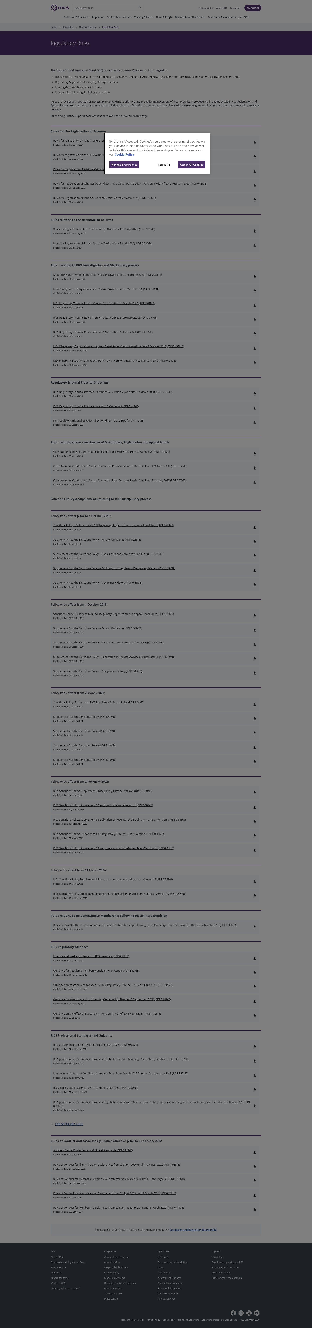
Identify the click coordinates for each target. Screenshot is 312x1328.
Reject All (164, 164)
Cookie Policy (124, 154)
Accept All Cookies (191, 164)
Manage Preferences (124, 164)
